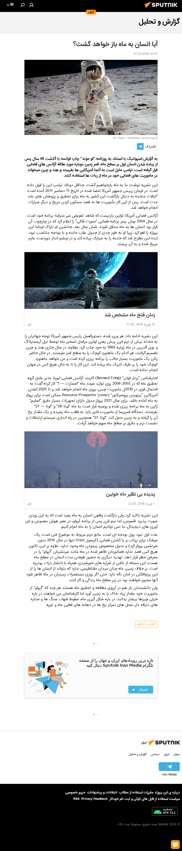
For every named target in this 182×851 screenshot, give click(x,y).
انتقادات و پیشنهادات (102, 793)
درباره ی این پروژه (167, 792)
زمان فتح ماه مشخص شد (130, 315)
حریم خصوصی (75, 792)
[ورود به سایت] (31, 4)
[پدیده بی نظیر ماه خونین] (91, 459)
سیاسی (155, 754)
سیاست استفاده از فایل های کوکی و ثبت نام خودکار (144, 799)
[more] (29, 324)
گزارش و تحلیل (146, 624)
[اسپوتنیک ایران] (162, 9)
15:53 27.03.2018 (145, 54)
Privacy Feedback (94, 799)
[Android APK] (165, 812)
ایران (166, 754)
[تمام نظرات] (175, 844)
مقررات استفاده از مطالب (136, 792)
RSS (76, 799)
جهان (177, 754)
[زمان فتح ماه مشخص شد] (91, 280)
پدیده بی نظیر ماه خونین (130, 494)
